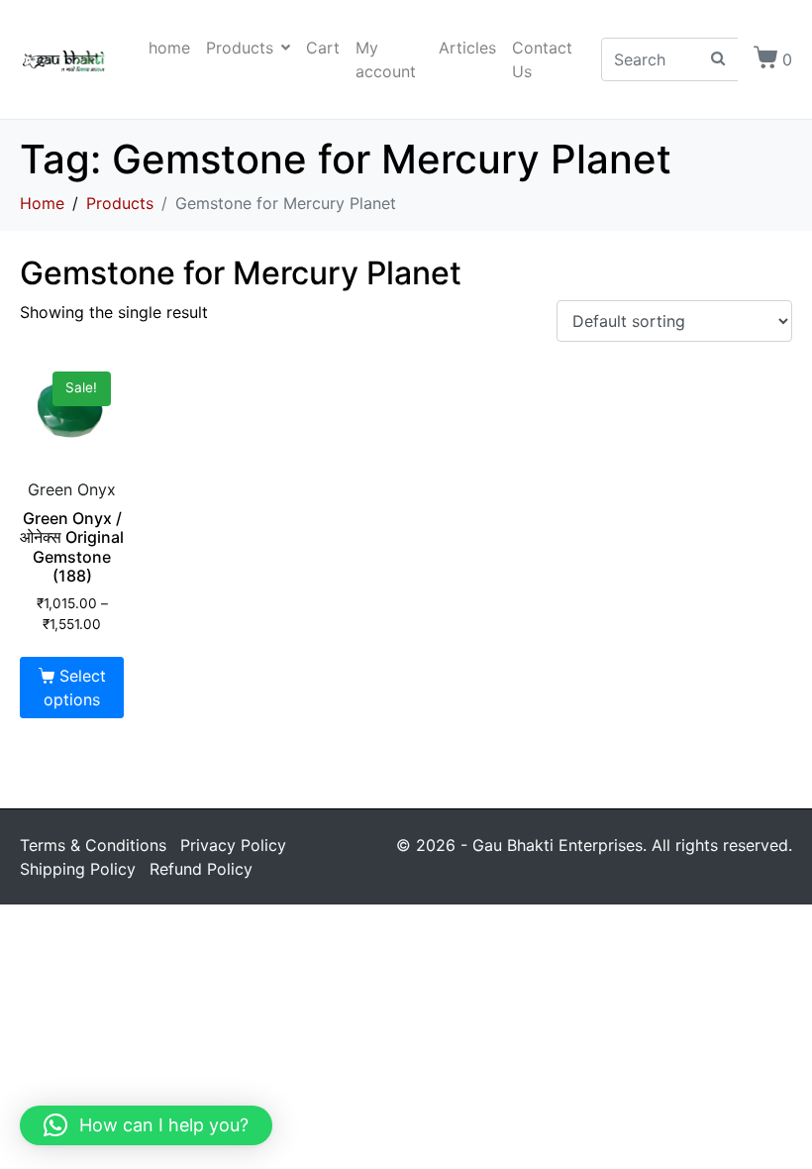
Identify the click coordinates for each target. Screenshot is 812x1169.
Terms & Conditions (93, 845)
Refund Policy (201, 869)
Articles (467, 47)
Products (239, 47)
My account (385, 59)
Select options (74, 687)
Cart (323, 47)
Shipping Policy (78, 869)
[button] (146, 1125)
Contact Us (542, 59)
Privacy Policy (233, 845)
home (169, 47)
